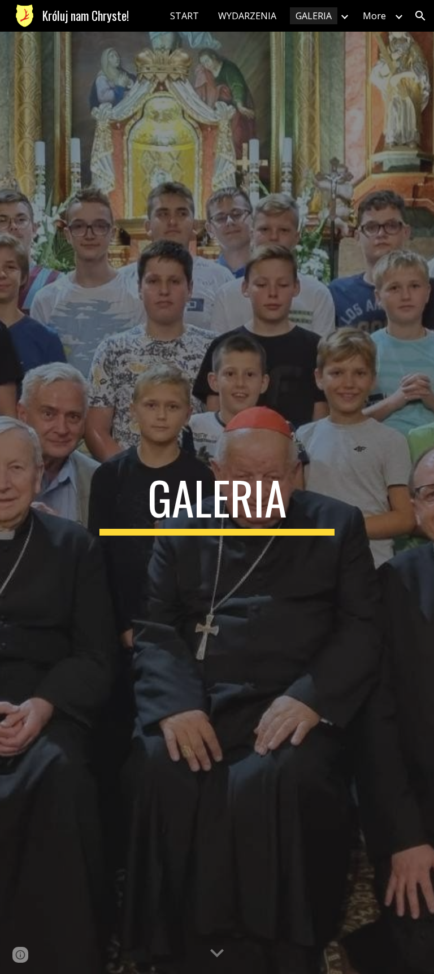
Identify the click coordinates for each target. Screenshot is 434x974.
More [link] (374, 16)
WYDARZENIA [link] (247, 16)
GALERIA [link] (314, 16)
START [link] (184, 16)
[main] (216, 503)
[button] (420, 15)
